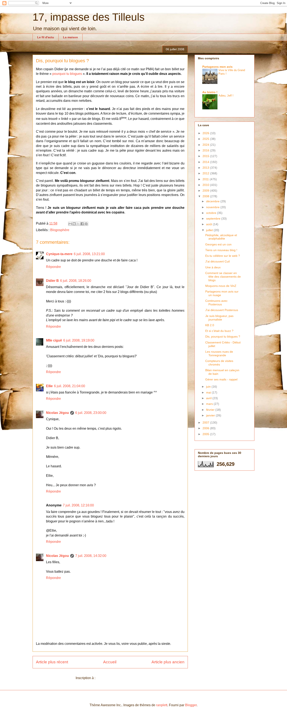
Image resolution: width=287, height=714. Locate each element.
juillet (210, 230)
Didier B (52, 280)
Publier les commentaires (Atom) (120, 678)
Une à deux (213, 267)
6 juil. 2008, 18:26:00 (75, 280)
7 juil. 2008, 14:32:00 (90, 556)
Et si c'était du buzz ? (219, 330)
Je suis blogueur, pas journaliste (219, 317)
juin (209, 386)
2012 (206, 173)
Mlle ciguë (54, 340)
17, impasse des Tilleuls (89, 17)
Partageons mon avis (217, 66)
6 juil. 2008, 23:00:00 (90, 413)
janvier (211, 415)
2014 (206, 162)
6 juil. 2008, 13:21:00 (89, 254)
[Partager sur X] (78, 224)
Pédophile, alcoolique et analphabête (221, 236)
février (210, 409)
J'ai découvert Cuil (217, 261)
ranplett (161, 705)
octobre (211, 213)
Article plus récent (52, 662)
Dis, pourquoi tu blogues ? (222, 336)
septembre (213, 218)
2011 (206, 179)
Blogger (191, 705)
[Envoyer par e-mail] (70, 224)
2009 (206, 190)
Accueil (109, 662)
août (209, 224)
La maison (70, 37)
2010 (206, 185)
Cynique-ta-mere (59, 254)
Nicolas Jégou (57, 413)
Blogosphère (59, 230)
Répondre (53, 267)
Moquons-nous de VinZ (220, 285)
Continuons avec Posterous (216, 302)
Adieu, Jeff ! (226, 95)
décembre (213, 201)
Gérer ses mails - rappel (221, 379)
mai (209, 392)
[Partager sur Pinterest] (86, 224)
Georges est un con (218, 244)
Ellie (49, 386)
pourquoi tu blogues (67, 74)
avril (209, 398)
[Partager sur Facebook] (82, 224)
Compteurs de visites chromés (219, 362)
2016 (206, 150)
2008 (206, 196)
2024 (206, 144)
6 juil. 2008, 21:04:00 (69, 386)
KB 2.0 (209, 325)
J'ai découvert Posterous (221, 310)
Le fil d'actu (45, 37)
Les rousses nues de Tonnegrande (219, 353)
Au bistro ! (209, 92)
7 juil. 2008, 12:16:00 (78, 505)
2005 (206, 434)
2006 (206, 428)
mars (210, 403)
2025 (206, 138)
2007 (206, 422)
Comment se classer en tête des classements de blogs (223, 276)
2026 (206, 133)
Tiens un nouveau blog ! (221, 250)
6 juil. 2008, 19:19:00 (78, 340)
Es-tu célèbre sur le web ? (222, 255)
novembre (213, 207)
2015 (206, 156)
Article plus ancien (167, 662)
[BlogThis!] (74, 224)
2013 (206, 167)
